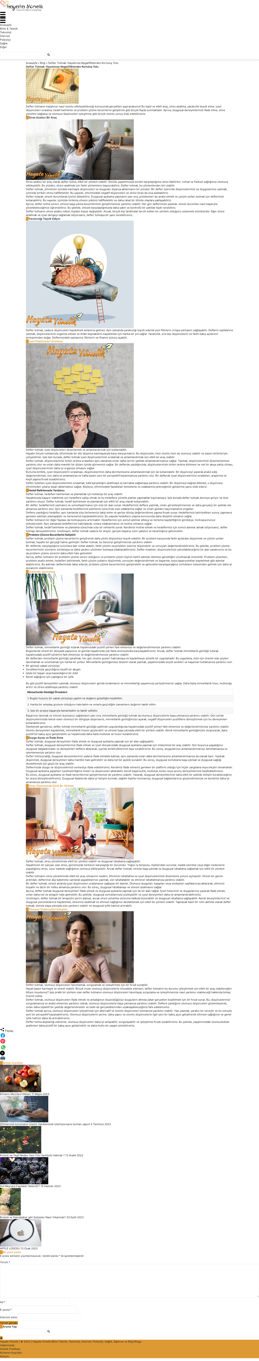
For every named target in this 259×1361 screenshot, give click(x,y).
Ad (2, 1302)
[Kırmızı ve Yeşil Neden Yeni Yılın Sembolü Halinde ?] (129, 1139)
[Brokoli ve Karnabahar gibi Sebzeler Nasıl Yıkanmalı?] (129, 1201)
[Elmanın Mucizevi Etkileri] (129, 1078)
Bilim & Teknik (9, 28)
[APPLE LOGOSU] (129, 1233)
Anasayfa (5, 25)
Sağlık (4, 43)
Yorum (5, 1262)
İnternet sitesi (8, 1317)
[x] (129, 1053)
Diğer (3, 47)
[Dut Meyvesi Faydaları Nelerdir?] (129, 1170)
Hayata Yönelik (9, 1341)
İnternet (5, 36)
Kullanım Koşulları (11, 1352)
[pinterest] (129, 1041)
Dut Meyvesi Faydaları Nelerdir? (20, 1186)
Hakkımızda (7, 1345)
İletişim (4, 1356)
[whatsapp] (129, 1047)
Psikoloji (5, 39)
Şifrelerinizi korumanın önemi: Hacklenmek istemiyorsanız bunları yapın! (45, 1124)
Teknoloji (5, 32)
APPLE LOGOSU (10, 1248)
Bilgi (42, 63)
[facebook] (129, 1035)
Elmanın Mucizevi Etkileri (15, 1094)
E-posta (6, 1309)
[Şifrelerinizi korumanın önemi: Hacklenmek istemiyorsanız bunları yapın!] (129, 1109)
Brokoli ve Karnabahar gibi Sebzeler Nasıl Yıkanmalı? (33, 1217)
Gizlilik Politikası (10, 1349)
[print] (129, 1058)
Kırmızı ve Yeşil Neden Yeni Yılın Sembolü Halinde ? (32, 1155)
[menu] (129, 14)
